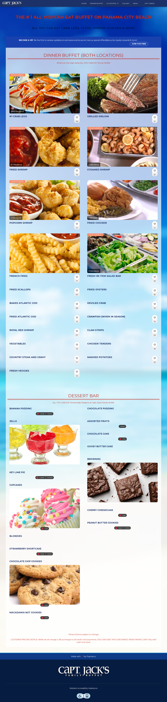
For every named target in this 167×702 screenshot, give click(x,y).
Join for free (139, 44)
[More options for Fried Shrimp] (77, 170)
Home (84, 3)
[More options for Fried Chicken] (154, 224)
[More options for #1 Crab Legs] (77, 117)
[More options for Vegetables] (77, 344)
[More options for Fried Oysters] (154, 290)
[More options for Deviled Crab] (154, 304)
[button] (112, 3)
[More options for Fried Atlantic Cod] (77, 317)
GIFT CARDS (150, 3)
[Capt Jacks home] (12, 3)
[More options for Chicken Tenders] (154, 344)
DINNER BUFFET (96, 3)
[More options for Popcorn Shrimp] (77, 224)
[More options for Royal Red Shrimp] (77, 331)
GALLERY (126, 3)
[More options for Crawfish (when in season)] (154, 317)
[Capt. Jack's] (83, 671)
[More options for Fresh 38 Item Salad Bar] (154, 277)
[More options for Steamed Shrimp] (154, 170)
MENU (135, 3)
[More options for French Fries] (77, 277)
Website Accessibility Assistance (84, 688)
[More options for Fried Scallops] (77, 290)
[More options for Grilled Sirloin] (154, 117)
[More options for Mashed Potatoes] (154, 358)
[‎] (141, 3)
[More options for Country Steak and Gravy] (77, 358)
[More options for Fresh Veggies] (77, 371)
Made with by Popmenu (49, 656)
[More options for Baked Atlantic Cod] (77, 304)
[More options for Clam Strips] (154, 331)
